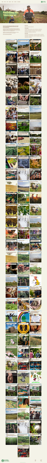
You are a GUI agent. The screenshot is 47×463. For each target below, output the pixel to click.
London (33, 29)
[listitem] (11, 45)
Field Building (39, 34)
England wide (31, 29)
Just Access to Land (42, 34)
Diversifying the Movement (31, 34)
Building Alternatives (26, 34)
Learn (40, 460)
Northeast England (36, 29)
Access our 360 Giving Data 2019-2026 (7, 34)
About (35, 460)
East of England (26, 29)
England (28, 29)
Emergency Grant (35, 34)
